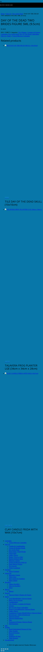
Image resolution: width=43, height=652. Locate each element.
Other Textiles (13, 631)
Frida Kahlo (12, 553)
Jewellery (8, 582)
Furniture (8, 570)
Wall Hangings (13, 624)
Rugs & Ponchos (14, 633)
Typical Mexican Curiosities (21, 36)
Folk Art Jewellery (14, 586)
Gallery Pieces (13, 555)
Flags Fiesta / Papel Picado (17, 552)
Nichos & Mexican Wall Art (17, 562)
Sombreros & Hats (14, 636)
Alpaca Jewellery (14, 584)
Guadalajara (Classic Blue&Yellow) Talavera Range (25, 613)
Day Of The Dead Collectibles (29, 34)
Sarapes (11, 634)
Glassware (8, 573)
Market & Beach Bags (16, 559)
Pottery (9, 36)
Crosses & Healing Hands (17, 548)
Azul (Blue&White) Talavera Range (20, 598)
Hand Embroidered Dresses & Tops (20, 629)
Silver (10, 588)
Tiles (10, 620)
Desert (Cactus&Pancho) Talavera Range (22, 609)
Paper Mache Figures (15, 564)
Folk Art (8, 14)
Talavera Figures (14, 616)
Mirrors (7, 589)
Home (3, 14)
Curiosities (4, 34)
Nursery (7, 593)
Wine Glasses (13, 580)
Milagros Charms (14, 561)
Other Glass (12, 577)
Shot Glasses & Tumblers (17, 579)
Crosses (11, 606)
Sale (6, 625)
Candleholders (13, 602)
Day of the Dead (17, 14)
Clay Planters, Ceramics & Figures (29, 32)
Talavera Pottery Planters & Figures (20, 595)
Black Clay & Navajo (15, 600)
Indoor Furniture (14, 571)
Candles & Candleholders (17, 546)
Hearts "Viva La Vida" (16, 557)
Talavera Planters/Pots (16, 618)
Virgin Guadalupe (14, 568)
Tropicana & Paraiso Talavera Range (20, 622)
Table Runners (13, 638)
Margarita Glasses (14, 575)
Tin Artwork (13, 566)
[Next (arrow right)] (3, 650)
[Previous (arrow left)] (1, 650)
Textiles (7, 627)
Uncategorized (9, 640)
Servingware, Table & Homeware (19, 615)
